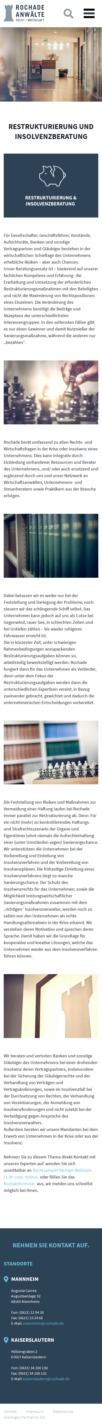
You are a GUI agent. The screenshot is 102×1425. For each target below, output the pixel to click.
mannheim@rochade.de (43, 1323)
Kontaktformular (19, 1183)
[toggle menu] (89, 13)
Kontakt (10, 1411)
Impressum (35, 1411)
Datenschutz (63, 1411)
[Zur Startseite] (24, 13)
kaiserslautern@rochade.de (46, 1378)
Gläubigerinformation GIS (24, 1417)
